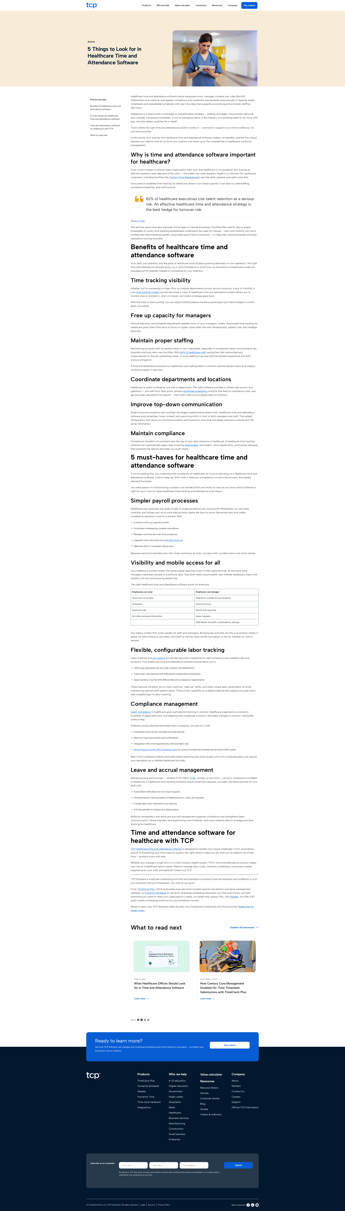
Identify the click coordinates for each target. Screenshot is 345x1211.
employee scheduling (195, 391)
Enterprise (174, 1139)
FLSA (193, 778)
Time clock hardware (149, 1102)
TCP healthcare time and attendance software (156, 848)
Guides (204, 1109)
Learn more (139, 998)
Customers (201, 5)
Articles (204, 1093)
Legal (143, 1205)
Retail (172, 1107)
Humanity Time (145, 1096)
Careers (236, 1096)
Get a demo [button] (249, 5)
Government (176, 1091)
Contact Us (238, 1091)
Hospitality (175, 1102)
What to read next (99, 135)
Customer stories (210, 1098)
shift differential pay (173, 540)
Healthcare (175, 1112)
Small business (177, 1134)
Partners (236, 1086)
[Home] (93, 1075)
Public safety (176, 1096)
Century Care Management (184, 177)
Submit (238, 1165)
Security (151, 1205)
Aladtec (234, 896)
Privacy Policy (164, 1205)
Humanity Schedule (155, 892)
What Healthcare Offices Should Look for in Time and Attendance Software (159, 986)
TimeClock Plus (146, 889)
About (235, 1080)
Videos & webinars (210, 1114)
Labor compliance (141, 711)
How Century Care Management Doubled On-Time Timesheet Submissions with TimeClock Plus (223, 988)
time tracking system (148, 292)
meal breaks (191, 445)
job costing (158, 658)
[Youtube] (257, 1205)
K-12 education (177, 1080)
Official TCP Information (245, 1107)
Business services (179, 1118)
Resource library (209, 1087)
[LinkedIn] (252, 1205)
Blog (202, 1103)
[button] (230, 1045)
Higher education (178, 1086)
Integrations (144, 1107)
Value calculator (182, 5)
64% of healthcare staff (193, 352)
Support (236, 1102)
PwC (142, 221)
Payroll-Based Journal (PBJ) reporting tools (155, 749)
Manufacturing (177, 1123)
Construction (176, 1128)
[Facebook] (248, 1205)
